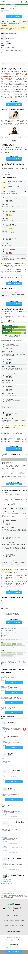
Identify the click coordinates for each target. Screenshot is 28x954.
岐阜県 (5, 6)
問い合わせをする (4, 664)
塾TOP (2, 6)
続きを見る (14, 140)
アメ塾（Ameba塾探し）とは (16, 915)
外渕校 (3, 758)
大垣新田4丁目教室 (5, 846)
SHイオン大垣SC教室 (5, 686)
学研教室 (7, 41)
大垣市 (8, 6)
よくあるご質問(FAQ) (20, 925)
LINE (10, 908)
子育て (23, 908)
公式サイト (14, 683)
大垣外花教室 (4, 837)
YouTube (14, 910)
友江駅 (11, 6)
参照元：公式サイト (23, 472)
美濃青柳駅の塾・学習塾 (7, 883)
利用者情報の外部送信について (18, 922)
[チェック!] (24, 729)
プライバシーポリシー (7, 922)
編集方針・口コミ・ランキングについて (14, 917)
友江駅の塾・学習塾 (6, 879)
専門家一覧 (11, 920)
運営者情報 (17, 920)
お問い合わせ (12, 925)
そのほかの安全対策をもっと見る (14, 657)
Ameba (9, 940)
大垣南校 (3, 727)
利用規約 (22, 920)
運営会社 (6, 925)
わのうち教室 (3, 696)
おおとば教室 (3, 705)
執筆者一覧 (6, 920)
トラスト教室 (3, 676)
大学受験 (16, 908)
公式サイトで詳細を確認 (14, 16)
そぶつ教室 (4, 810)
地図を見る (4, 680)
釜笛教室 (3, 827)
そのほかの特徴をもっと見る (14, 647)
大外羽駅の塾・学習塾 (7, 881)
